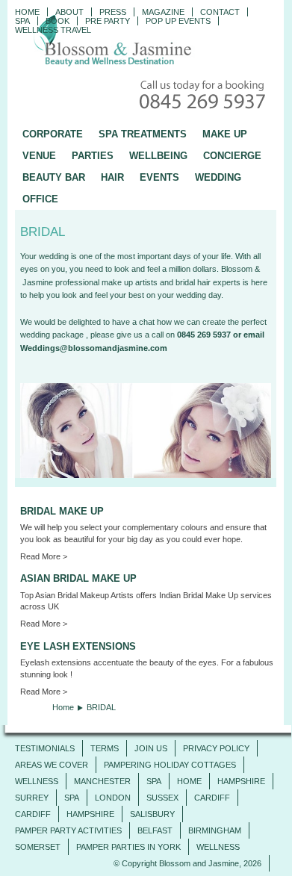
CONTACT (220, 11)
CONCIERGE (232, 155)
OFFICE (40, 199)
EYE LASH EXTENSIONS (78, 646)
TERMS (104, 748)
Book (57, 20)
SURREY (32, 797)
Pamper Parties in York (128, 846)
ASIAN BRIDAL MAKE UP (78, 578)
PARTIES (93, 155)
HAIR (112, 177)
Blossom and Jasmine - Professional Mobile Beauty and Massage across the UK (146, 42)
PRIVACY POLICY (216, 748)
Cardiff (212, 797)
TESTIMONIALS (45, 748)
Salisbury (152, 814)
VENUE (39, 155)
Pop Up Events (178, 20)
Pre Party (107, 20)
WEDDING (218, 177)
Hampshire (241, 781)
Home (27, 11)
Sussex (162, 797)
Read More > (43, 556)
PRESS (112, 11)
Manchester (102, 781)
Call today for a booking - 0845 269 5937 (204, 96)
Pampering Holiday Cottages (170, 764)
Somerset (37, 846)
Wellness (36, 781)
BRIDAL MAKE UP (62, 511)
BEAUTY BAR (53, 177)
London (113, 797)
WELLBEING (158, 155)
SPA (153, 781)
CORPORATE (52, 134)
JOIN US (150, 748)
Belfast (155, 830)
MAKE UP (224, 134)
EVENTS (159, 177)
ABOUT (69, 11)
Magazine (163, 11)
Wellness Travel (53, 29)
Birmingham (214, 830)
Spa (22, 20)
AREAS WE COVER (51, 764)
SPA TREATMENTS (143, 134)
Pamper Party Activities (68, 830)
